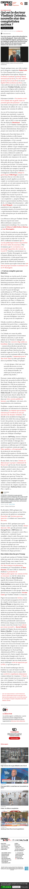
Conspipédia (4, 849)
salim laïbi (23, 698)
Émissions (17, 845)
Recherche (20, 853)
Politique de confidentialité (5, 862)
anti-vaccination (6, 693)
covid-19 (17, 693)
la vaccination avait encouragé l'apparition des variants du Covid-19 (13, 249)
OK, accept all (7, 887)
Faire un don (20, 858)
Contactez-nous (19, 854)
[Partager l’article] (2, 31)
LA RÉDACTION (7, 714)
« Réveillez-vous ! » (19, 847)
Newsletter (18, 857)
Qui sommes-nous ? (6, 852)
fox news (18, 695)
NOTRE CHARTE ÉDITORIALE (5, 856)
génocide (23, 695)
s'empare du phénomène (12, 565)
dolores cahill (5, 695)
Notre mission (5, 854)
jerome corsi (16, 697)
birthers (20, 598)
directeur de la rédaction (18, 721)
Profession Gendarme (8, 76)
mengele (12, 698)
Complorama (18, 846)
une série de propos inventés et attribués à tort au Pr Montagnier (14, 266)
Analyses (3, 843)
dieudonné (22, 693)
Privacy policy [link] (24, 887)
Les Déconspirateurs (20, 849)
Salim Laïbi (23, 70)
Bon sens (3, 520)
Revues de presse (19, 850)
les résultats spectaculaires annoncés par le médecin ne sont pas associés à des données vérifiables (13, 413)
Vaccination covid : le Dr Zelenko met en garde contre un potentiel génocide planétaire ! (14, 100)
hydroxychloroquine (7, 697)
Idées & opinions (5, 847)
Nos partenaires (5, 858)
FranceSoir (4, 516)
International (4, 846)
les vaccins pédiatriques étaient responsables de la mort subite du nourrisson (14, 243)
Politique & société (6, 10)
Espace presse (19, 855)
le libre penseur (23, 697)
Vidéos (16, 843)
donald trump (12, 695)
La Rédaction (19, 31)
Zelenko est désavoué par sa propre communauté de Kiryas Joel (13, 463)
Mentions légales (6, 860)
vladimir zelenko (6, 700)
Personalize (16, 887)
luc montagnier (6, 698)
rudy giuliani (18, 698)
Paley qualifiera (11, 449)
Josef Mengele (7, 205)
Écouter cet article (7, 28)
